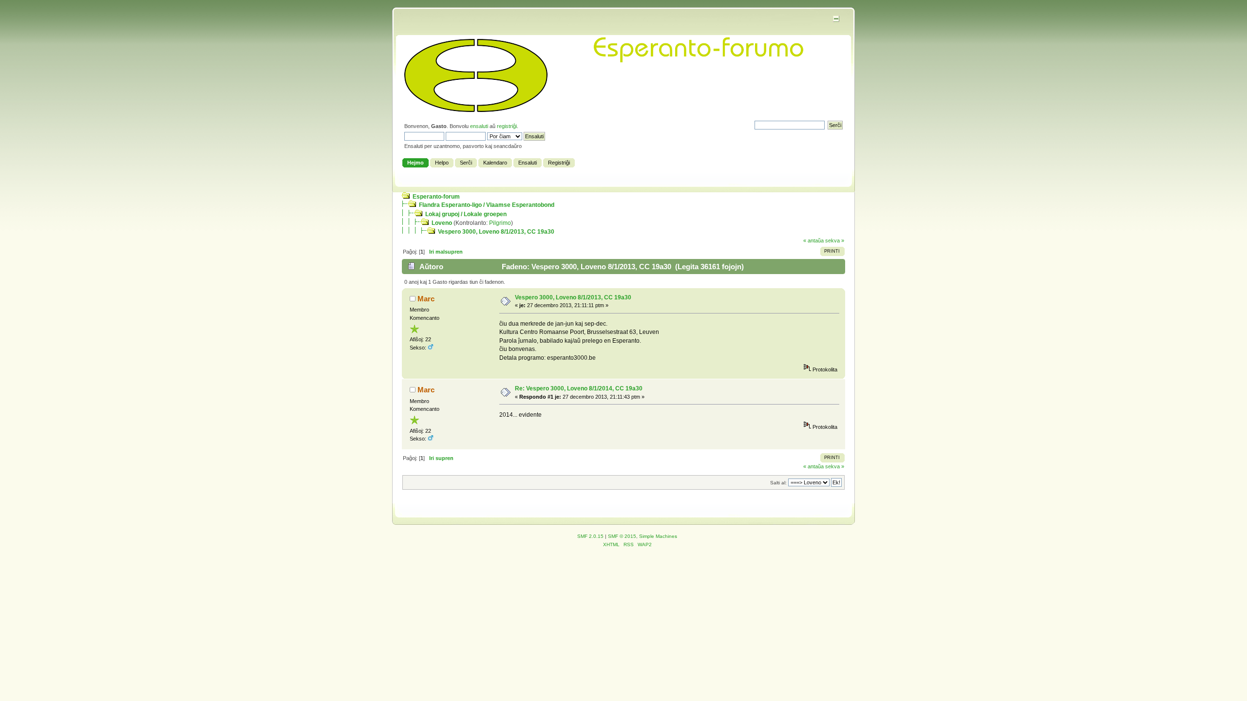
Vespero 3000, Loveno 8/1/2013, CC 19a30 (496, 231)
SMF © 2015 (622, 536)
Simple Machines (658, 536)
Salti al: (778, 482)
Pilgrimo (500, 223)
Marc (426, 299)
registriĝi (507, 126)
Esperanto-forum (436, 196)
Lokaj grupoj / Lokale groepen (466, 214)
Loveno (442, 223)
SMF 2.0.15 (590, 536)
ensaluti (479, 126)
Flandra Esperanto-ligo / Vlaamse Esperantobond (486, 205)
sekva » (834, 240)
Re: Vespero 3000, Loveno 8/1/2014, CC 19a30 (578, 388)
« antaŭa (813, 240)
